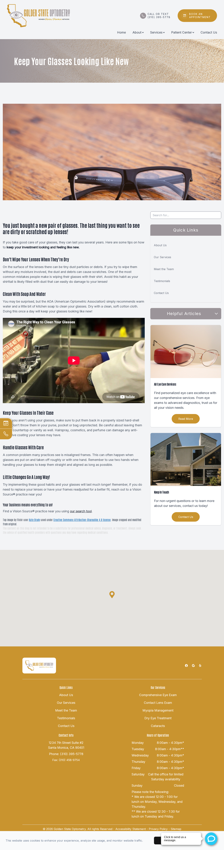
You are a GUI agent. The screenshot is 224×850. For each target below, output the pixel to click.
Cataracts (158, 726)
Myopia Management (157, 710)
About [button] (136, 32)
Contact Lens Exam (158, 703)
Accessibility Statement (130, 829)
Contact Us (209, 32)
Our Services (162, 257)
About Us (160, 245)
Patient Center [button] (181, 32)
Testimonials (162, 281)
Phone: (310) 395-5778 (66, 754)
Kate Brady (34, 519)
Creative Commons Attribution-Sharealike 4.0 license (82, 519)
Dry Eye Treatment (158, 718)
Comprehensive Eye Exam (158, 695)
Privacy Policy (158, 829)
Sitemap (176, 829)
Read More (185, 419)
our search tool (81, 511)
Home (121, 32)
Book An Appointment (200, 15)
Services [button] (156, 32)
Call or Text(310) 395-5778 (159, 15)
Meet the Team (164, 269)
